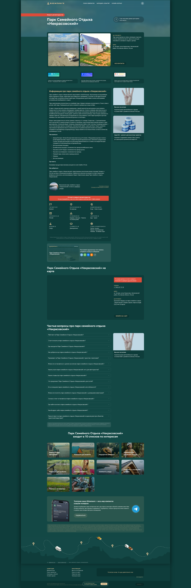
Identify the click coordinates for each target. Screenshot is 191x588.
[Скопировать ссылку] (94, 254)
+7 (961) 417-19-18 (119, 287)
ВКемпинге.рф (51, 570)
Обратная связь (76, 574)
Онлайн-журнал (117, 3)
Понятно (104, 584)
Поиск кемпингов (88, 3)
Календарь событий (103, 3)
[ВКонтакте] (88, 254)
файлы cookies (94, 584)
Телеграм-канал (76, 575)
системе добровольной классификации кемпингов (93, 81)
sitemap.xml (62, 583)
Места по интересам (77, 570)
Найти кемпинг (96, 199)
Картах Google (137, 302)
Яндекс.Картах (128, 302)
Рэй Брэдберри (139, 577)
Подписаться (80, 515)
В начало (139, 584)
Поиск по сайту (76, 572)
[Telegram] (81, 254)
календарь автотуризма (78, 584)
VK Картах (122, 304)
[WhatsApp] (84, 254)
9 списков (93, 187)
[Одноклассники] (91, 254)
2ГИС (115, 304)
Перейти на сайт (121, 316)
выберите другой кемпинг (129, 281)
